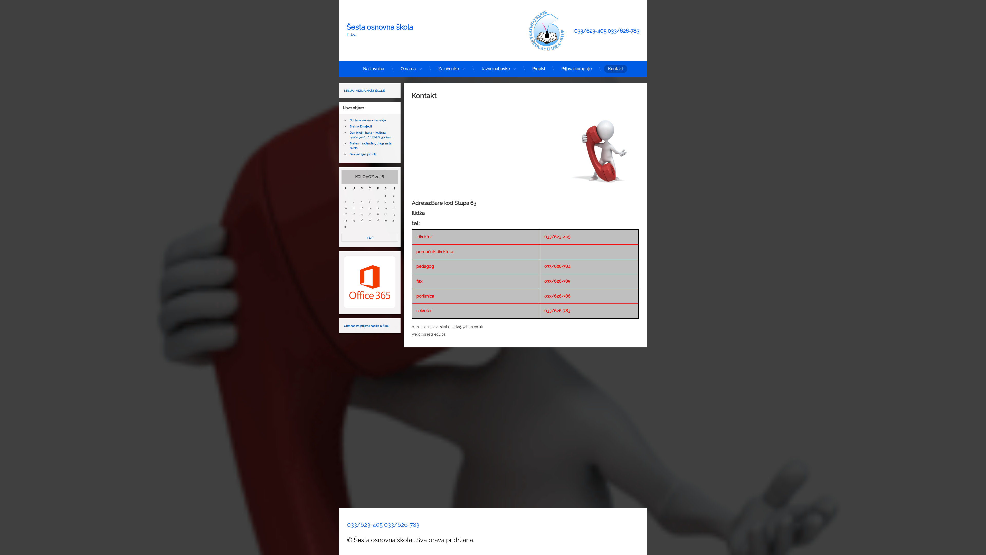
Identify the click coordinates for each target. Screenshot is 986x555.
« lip (369, 237)
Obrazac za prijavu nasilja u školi (366, 326)
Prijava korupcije (576, 68)
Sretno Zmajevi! (361, 126)
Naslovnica (373, 68)
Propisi (538, 68)
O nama (408, 68)
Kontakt (615, 68)
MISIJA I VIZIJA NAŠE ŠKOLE (364, 90)
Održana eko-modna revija (368, 120)
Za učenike (448, 68)
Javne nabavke (495, 68)
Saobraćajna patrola (363, 154)
